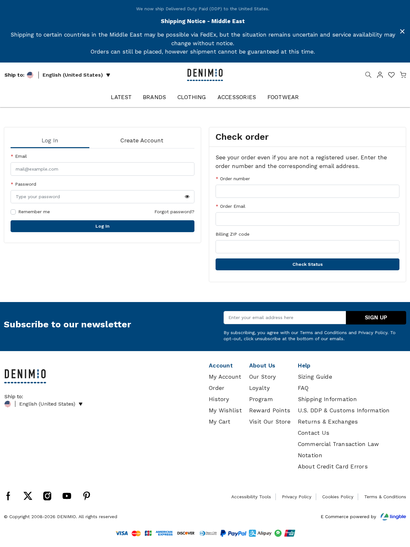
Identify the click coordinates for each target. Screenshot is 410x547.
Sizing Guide (315, 377)
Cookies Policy (337, 496)
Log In (102, 226)
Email (20, 156)
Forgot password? (174, 211)
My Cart (219, 421)
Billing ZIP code (233, 234)
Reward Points (269, 410)
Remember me (34, 211)
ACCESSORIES (236, 97)
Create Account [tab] (141, 140)
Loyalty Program (261, 393)
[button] (380, 76)
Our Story (262, 377)
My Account (225, 377)
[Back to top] (395, 509)
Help (304, 365)
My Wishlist (225, 410)
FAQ (303, 388)
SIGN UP (376, 317)
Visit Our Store (270, 421)
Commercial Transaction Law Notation (338, 450)
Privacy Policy (372, 332)
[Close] (402, 31)
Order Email (231, 206)
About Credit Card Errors (333, 466)
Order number (234, 178)
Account (221, 365)
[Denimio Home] (205, 74)
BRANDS (154, 97)
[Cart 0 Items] (403, 76)
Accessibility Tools (251, 496)
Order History (219, 393)
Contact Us (314, 433)
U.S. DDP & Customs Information (344, 410)
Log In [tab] (50, 140)
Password (24, 184)
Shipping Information (327, 399)
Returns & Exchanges (328, 421)
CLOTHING (191, 97)
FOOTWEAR (283, 97)
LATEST (121, 97)
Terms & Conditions (385, 496)
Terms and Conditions (323, 332)
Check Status (307, 264)
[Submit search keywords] (368, 76)
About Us (262, 365)
